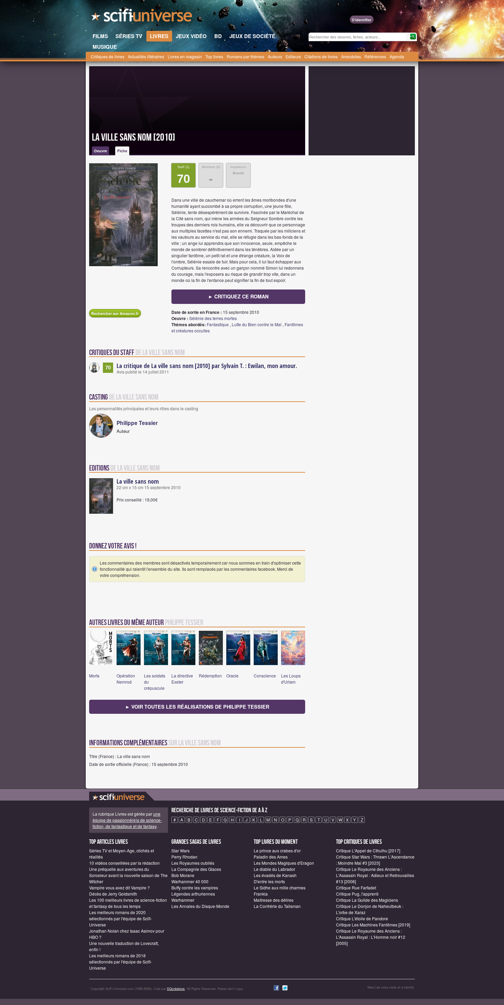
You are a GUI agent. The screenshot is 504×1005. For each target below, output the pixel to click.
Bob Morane (182, 875)
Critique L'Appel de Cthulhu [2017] (368, 850)
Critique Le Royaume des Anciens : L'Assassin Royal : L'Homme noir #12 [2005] (370, 937)
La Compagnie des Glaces (196, 869)
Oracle (232, 675)
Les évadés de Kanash (275, 875)
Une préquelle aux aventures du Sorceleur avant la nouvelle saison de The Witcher (128, 875)
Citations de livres (321, 56)
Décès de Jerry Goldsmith (113, 894)
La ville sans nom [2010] (133, 137)
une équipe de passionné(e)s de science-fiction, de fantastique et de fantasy (127, 820)
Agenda (396, 56)
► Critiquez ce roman (238, 296)
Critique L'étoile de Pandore (362, 918)
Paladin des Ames (271, 857)
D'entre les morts (269, 881)
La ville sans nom (138, 481)
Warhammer (182, 900)
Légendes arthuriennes (193, 894)
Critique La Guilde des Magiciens (367, 900)
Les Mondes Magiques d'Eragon (284, 863)
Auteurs (275, 56)
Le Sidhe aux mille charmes (279, 887)
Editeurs (293, 56)
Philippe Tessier (137, 423)
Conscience (265, 675)
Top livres (214, 56)
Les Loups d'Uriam (291, 679)
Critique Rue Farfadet (356, 887)
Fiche (122, 150)
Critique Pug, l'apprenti (357, 894)
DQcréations (176, 988)
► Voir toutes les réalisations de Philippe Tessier (197, 706)
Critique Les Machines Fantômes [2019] (373, 924)
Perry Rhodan (184, 857)
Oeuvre (100, 150)
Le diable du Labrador (274, 869)
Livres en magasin (185, 56)
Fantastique (218, 324)
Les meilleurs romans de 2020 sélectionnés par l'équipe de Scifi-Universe (120, 918)
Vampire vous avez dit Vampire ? (119, 887)
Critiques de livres (107, 56)
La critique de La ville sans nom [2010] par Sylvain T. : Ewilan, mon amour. (207, 366)
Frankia (261, 894)
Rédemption (210, 675)
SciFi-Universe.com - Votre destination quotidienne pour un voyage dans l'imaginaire (142, 17)
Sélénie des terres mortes (213, 318)
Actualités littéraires (146, 56)
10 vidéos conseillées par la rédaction (124, 863)
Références (375, 56)
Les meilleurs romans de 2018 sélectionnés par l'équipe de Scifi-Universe (120, 962)
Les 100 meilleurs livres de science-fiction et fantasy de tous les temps (128, 903)
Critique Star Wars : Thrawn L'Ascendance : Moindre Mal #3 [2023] (375, 860)
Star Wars (180, 850)
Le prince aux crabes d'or (277, 850)
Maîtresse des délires (273, 900)
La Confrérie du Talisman (277, 906)
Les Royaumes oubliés (192, 863)
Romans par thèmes (245, 56)
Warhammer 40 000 (189, 881)
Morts (94, 675)
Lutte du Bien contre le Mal (256, 324)
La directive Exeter (182, 679)
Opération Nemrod (126, 679)
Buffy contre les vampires (194, 887)
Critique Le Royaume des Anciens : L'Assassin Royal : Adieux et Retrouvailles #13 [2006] (375, 875)
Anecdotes (351, 56)
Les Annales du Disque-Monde (200, 906)
